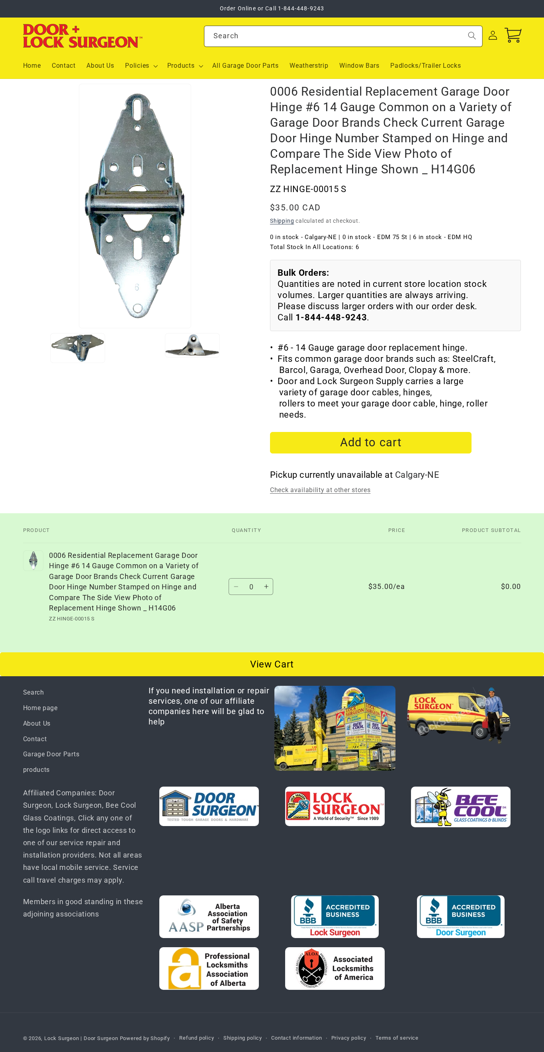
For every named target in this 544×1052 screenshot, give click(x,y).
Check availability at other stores (320, 490)
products (36, 769)
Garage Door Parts (51, 754)
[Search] (472, 36)
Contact (35, 739)
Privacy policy (348, 1038)
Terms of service (397, 1038)
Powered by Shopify (145, 1038)
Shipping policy (242, 1038)
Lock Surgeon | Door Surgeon (82, 1038)
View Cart (272, 664)
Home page (40, 708)
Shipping (282, 221)
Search (33, 692)
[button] (141, 65)
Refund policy (196, 1038)
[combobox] (343, 36)
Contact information (296, 1038)
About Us (37, 723)
